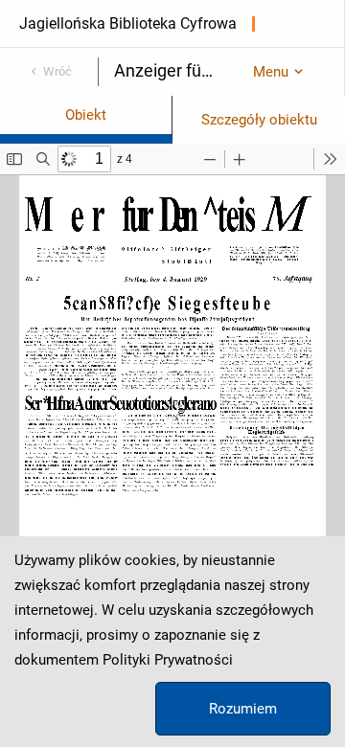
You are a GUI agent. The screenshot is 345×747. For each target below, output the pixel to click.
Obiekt (85, 115)
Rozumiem (243, 708)
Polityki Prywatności (168, 659)
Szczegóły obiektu (259, 119)
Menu (270, 71)
